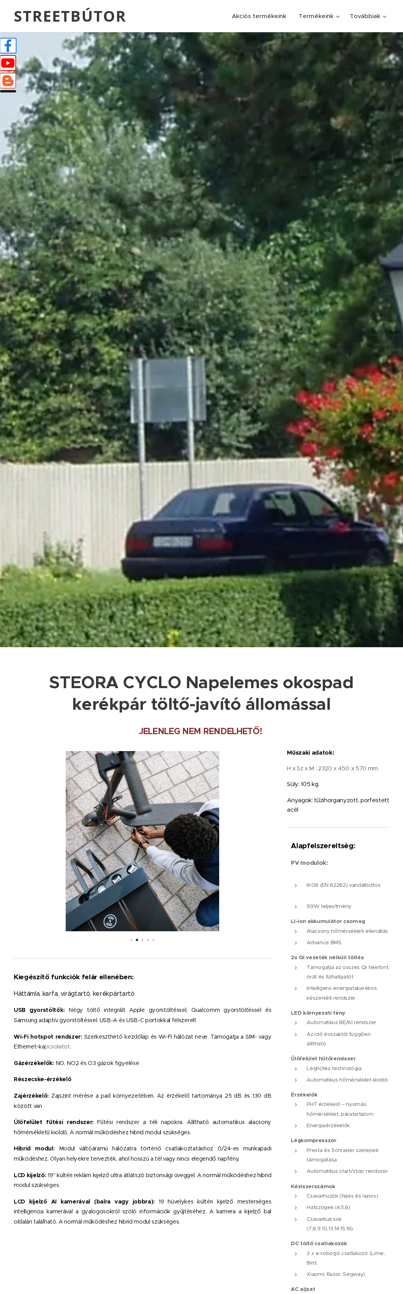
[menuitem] (261, 16)
